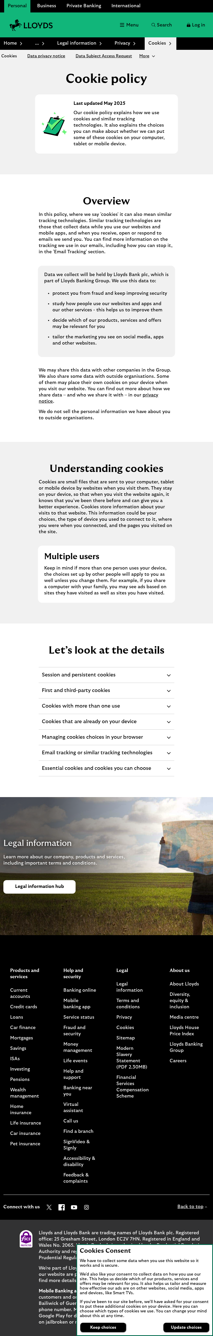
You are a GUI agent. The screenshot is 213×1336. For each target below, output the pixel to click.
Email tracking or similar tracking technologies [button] (97, 755)
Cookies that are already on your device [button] (89, 724)
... (37, 43)
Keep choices (103, 1327)
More (144, 56)
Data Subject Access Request (104, 56)
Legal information (76, 43)
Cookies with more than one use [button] (81, 708)
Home (10, 43)
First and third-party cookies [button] (76, 693)
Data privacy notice (46, 56)
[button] (195, 24)
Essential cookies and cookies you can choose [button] (96, 771)
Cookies (9, 56)
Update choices (186, 1327)
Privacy (122, 43)
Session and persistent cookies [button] (79, 677)
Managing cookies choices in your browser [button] (92, 740)
